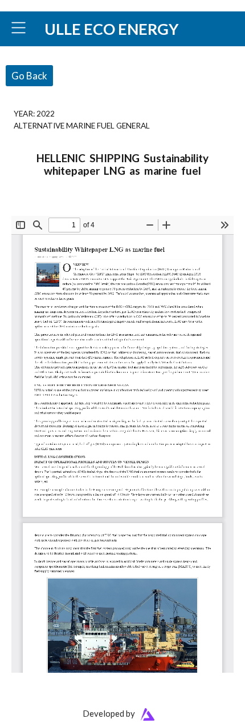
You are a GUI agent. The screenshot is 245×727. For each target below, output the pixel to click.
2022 (45, 113)
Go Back (29, 76)
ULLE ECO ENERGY (111, 28)
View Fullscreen (38, 208)
